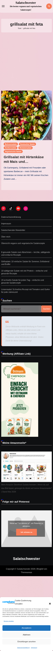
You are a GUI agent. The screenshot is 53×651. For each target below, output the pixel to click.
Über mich (5, 237)
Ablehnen (26, 635)
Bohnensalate (11, 144)
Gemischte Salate (27, 144)
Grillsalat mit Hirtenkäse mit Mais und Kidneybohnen (24, 161)
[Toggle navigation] (3, 6)
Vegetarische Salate (13, 152)
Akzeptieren (26, 628)
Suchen (7, 300)
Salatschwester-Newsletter (13, 230)
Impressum (34, 647)
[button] (49, 602)
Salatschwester (26, 2)
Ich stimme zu (26, 532)
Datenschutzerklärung (23, 647)
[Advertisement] (26, 61)
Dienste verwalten (9, 621)
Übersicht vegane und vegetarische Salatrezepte (23, 243)
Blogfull (40, 569)
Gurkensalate (10, 148)
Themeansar (26, 572)
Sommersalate (25, 148)
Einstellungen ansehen (27, 641)
